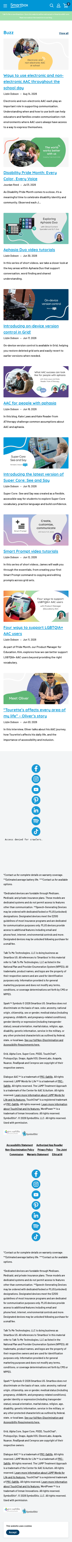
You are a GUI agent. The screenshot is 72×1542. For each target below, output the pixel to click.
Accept (13, 1532)
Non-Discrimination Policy (19, 1149)
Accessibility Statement (19, 1145)
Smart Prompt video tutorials (30, 551)
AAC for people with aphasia (29, 403)
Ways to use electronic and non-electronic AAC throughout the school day (33, 81)
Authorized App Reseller (49, 1145)
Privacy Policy (45, 1149)
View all (64, 33)
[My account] (58, 6)
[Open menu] (5, 5)
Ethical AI (57, 1154)
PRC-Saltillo (46, 1076)
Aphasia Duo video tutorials (29, 249)
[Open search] (52, 6)
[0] (65, 6)
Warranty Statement (38, 1154)
